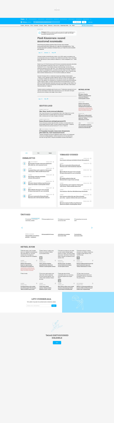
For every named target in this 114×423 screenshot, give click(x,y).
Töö (70, 25)
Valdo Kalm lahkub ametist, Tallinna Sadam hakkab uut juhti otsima (45, 288)
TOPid (31, 25)
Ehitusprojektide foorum (48, 234)
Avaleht (22, 25)
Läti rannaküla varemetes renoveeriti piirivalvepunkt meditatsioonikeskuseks (85, 126)
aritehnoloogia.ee (71, 19)
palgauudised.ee (86, 19)
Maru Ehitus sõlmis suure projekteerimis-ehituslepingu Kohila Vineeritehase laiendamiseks (66, 288)
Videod (45, 25)
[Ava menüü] (26, 19)
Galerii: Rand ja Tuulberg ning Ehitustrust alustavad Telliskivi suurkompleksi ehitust (47, 265)
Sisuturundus (56, 25)
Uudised (41, 109)
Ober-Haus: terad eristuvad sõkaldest (51, 111)
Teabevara (50, 25)
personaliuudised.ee (63, 19)
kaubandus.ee (56, 19)
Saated (29, 187)
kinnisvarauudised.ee (33, 19)
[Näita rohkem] (91, 19)
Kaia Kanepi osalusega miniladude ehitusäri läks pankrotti (74, 160)
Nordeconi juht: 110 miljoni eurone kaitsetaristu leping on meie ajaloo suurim (64, 265)
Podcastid (36, 25)
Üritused (41, 25)
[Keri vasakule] (22, 228)
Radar (73, 25)
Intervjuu (60, 260)
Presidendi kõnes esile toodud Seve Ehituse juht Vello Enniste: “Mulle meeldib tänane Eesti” (28, 288)
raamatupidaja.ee (79, 19)
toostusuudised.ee (41, 19)
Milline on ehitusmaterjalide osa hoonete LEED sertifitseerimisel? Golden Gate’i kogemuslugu (85, 288)
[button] (38, 305)
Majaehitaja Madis (64, 25)
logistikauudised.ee (49, 19)
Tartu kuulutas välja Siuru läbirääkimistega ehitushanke (74, 191)
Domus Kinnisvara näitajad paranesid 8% (52, 121)
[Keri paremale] (92, 228)
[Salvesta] (53, 162)
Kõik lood (27, 25)
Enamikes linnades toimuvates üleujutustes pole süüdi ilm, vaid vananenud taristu (54, 131)
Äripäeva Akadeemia (29, 234)
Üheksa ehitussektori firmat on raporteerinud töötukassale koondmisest (85, 105)
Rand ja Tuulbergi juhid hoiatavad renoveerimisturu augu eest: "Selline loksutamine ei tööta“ (85, 265)
